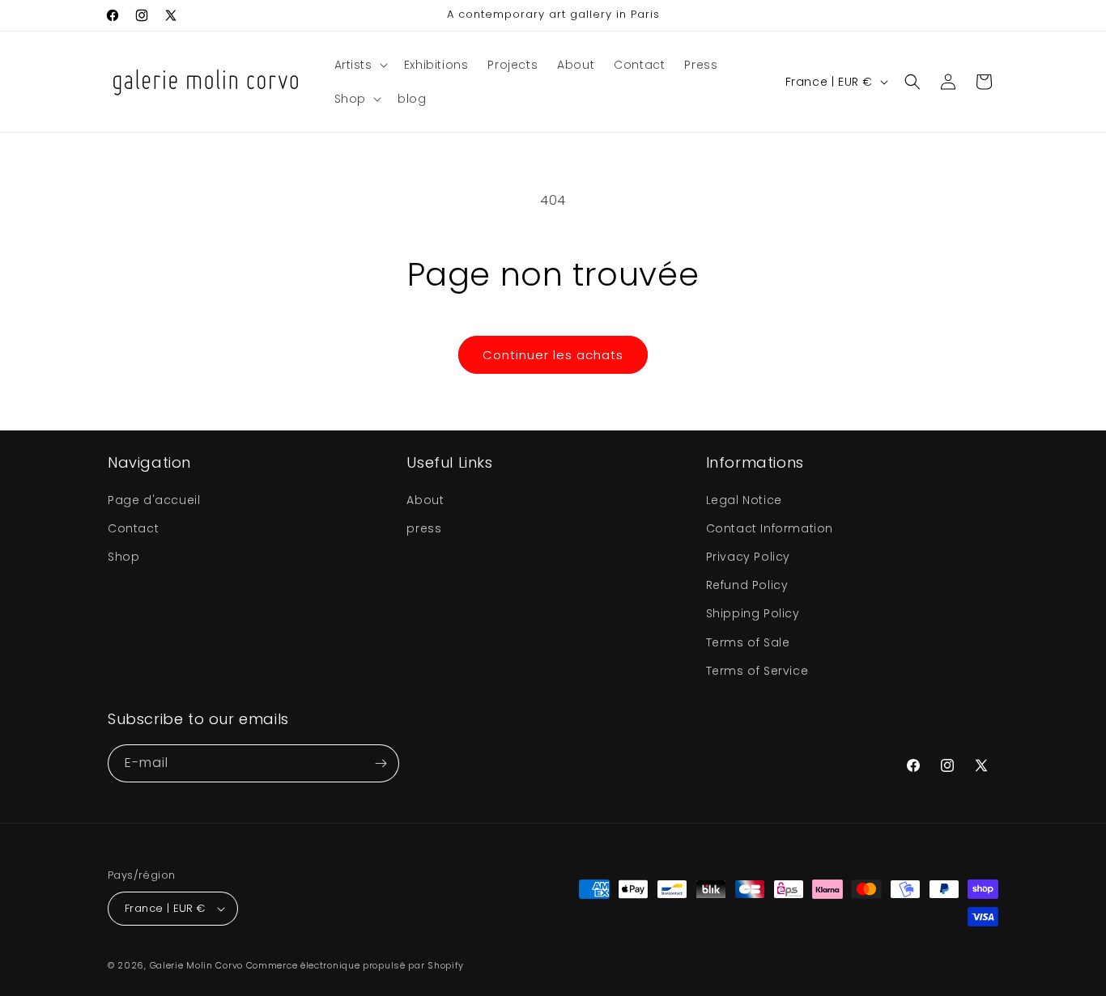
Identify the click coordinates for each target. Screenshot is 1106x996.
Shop (123, 557)
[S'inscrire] (380, 763)
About (425, 500)
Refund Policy (747, 585)
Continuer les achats (553, 354)
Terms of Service (757, 671)
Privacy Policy (748, 557)
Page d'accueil (154, 500)
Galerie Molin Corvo (196, 965)
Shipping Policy (753, 613)
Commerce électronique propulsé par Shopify (355, 965)
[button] (359, 65)
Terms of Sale (748, 642)
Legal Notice (744, 500)
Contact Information (769, 528)
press (423, 528)
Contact (133, 528)
